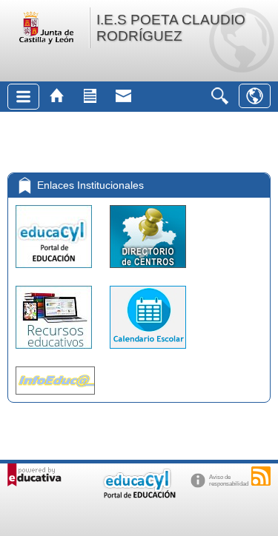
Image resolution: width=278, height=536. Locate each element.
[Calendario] (147, 352)
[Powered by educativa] (34, 474)
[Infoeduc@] (55, 398)
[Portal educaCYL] (55, 271)
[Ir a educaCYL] (139, 495)
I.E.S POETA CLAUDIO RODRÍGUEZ (170, 28)
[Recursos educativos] (55, 352)
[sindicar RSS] (261, 476)
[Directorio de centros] (147, 271)
